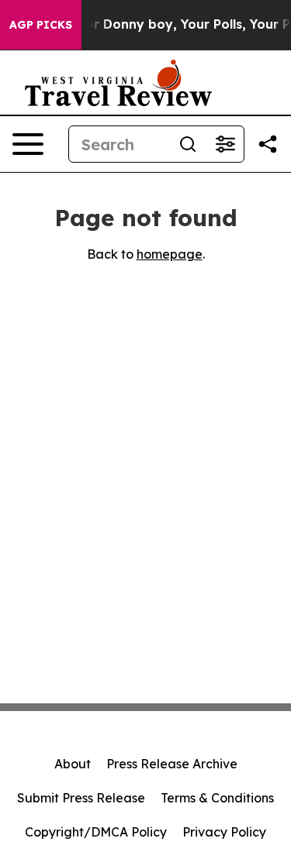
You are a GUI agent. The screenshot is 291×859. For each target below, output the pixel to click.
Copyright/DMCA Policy (96, 832)
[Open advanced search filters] (225, 144)
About (72, 763)
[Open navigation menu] (27, 144)
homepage (170, 254)
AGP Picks (40, 25)
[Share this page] (268, 144)
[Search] (187, 144)
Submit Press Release (81, 798)
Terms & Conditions (217, 798)
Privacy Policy (224, 832)
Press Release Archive (171, 763)
